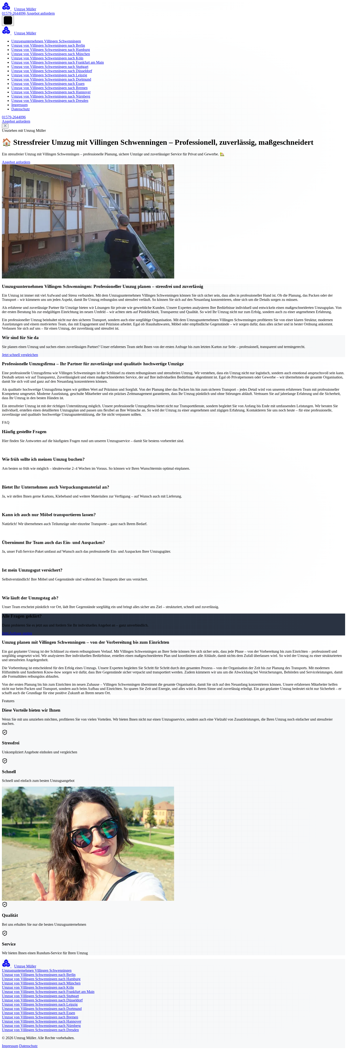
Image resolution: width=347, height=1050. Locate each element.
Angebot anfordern (40, 13)
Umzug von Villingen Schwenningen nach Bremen (49, 88)
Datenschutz (20, 109)
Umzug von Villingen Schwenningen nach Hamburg (50, 50)
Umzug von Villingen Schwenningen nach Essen (48, 84)
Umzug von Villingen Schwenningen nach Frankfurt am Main (57, 62)
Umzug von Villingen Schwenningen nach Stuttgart (49, 67)
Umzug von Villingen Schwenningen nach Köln (47, 58)
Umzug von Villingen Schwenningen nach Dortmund (51, 79)
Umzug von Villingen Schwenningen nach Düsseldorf (51, 71)
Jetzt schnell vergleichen (20, 355)
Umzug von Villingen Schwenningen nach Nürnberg (50, 96)
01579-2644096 (14, 13)
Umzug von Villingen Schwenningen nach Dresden (49, 101)
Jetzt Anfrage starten (17, 633)
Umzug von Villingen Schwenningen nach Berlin (48, 45)
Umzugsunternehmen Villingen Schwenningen (46, 41)
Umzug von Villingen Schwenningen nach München (50, 54)
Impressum (19, 105)
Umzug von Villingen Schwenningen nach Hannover (51, 92)
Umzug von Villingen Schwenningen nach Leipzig (49, 75)
